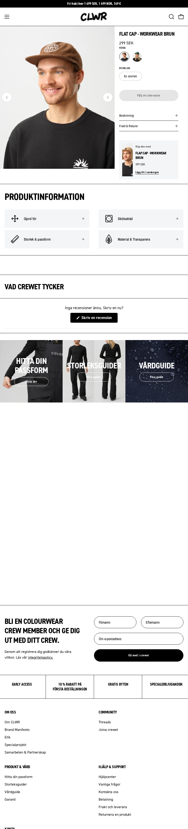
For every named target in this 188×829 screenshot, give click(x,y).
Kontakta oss (108, 791)
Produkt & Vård (17, 766)
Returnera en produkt (115, 814)
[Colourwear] (94, 16)
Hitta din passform (19, 776)
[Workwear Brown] (124, 57)
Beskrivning (126, 115)
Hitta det (31, 381)
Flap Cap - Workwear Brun (150, 155)
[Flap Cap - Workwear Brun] (127, 160)
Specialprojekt (15, 744)
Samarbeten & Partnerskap (25, 752)
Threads (105, 722)
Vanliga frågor (109, 784)
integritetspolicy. (40, 657)
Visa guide (156, 377)
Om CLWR (12, 722)
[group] (94, 4)
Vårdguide (12, 791)
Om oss (10, 712)
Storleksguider (16, 784)
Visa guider (94, 377)
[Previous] (6, 97)
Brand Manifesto (17, 729)
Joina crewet (108, 729)
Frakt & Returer (128, 126)
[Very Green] (137, 57)
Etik (8, 737)
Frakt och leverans (113, 807)
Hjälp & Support (112, 766)
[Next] (107, 97)
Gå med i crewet (138, 655)
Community (108, 712)
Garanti (10, 799)
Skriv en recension (99, 319)
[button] (171, 16)
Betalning (106, 799)
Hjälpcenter (107, 776)
